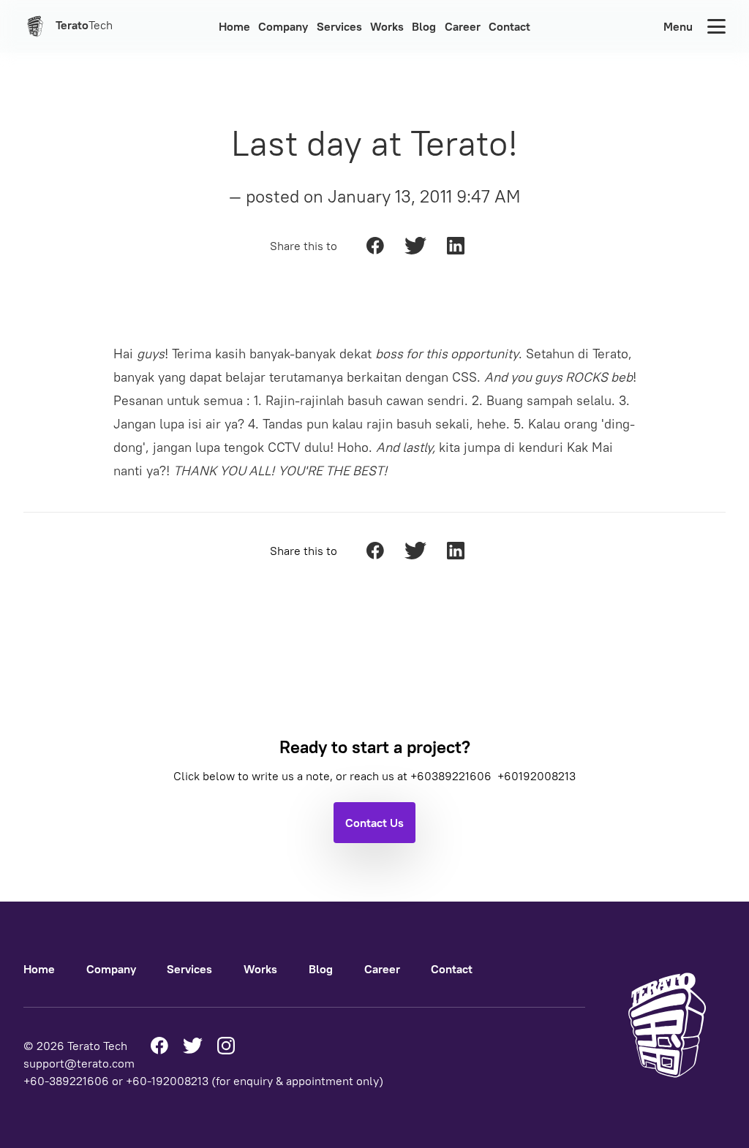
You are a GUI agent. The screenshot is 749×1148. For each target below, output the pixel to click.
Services (339, 26)
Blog (424, 26)
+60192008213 (536, 776)
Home (234, 26)
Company (283, 26)
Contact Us (374, 822)
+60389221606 (452, 776)
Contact (509, 26)
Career (463, 26)
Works (387, 26)
